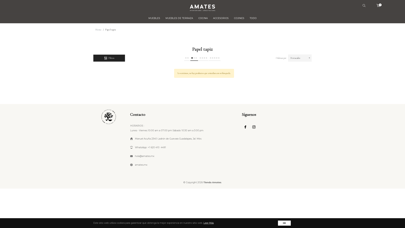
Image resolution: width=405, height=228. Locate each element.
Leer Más (208, 223)
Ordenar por (281, 58)
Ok (284, 223)
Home (98, 29)
